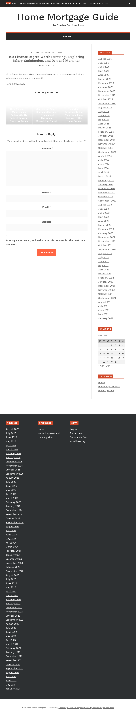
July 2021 (103, 306)
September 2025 (107, 103)
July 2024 (103, 160)
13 (100, 353)
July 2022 (103, 257)
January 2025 (105, 135)
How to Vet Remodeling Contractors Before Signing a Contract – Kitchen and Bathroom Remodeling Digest (60, 3)
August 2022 (105, 253)
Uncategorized (106, 390)
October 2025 (105, 99)
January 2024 (105, 184)
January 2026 (105, 87)
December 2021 (106, 285)
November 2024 (106, 144)
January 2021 (105, 318)
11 (119, 349)
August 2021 (104, 302)
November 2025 (106, 95)
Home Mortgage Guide (68, 19)
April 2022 (103, 269)
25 (119, 357)
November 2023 (106, 192)
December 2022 (106, 237)
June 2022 (103, 261)
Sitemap (67, 36)
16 (112, 353)
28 (104, 362)
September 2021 (107, 298)
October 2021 (105, 294)
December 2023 (106, 188)
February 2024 (106, 180)
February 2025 (106, 131)
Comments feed (79, 437)
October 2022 (105, 245)
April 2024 (103, 172)
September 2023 (107, 200)
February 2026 (106, 83)
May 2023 (103, 217)
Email (46, 207)
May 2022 (103, 265)
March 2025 (104, 127)
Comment (46, 148)
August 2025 (105, 107)
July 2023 (103, 208)
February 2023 (106, 229)
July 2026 (103, 63)
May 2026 (103, 71)
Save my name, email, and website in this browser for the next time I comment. (46, 242)
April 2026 (103, 75)
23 (112, 357)
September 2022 (107, 249)
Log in (73, 429)
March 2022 (104, 273)
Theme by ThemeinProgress (71, 708)
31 (115, 362)
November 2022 (106, 241)
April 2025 (103, 123)
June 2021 (103, 310)
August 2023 (105, 204)
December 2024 (106, 140)
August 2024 (105, 156)
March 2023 (104, 225)
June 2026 (104, 66)
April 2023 (103, 221)
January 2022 (105, 282)
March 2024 (104, 176)
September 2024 (107, 152)
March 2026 (104, 79)
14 (104, 353)
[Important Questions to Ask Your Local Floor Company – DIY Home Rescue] (73, 111)
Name (46, 192)
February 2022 (106, 277)
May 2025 (103, 119)
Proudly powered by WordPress (99, 708)
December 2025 (106, 91)
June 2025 (104, 115)
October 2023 (105, 196)
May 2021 (103, 314)
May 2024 (103, 168)
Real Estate (45, 52)
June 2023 (104, 213)
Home (41, 65)
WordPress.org (77, 441)
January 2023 (105, 233)
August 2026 (105, 58)
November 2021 (106, 290)
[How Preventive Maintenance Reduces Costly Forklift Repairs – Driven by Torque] (19, 111)
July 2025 (103, 111)
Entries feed (76, 433)
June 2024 (104, 164)
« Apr (101, 365)
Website (46, 221)
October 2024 (105, 148)
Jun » (109, 365)
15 (108, 353)
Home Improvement (109, 386)
